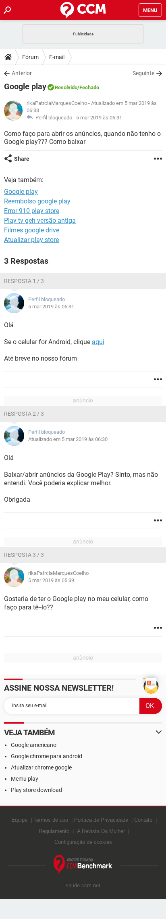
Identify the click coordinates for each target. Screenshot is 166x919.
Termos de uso (50, 820)
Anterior (22, 73)
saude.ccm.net (83, 885)
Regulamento (54, 831)
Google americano (33, 745)
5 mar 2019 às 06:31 (99, 118)
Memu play (24, 778)
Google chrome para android (46, 756)
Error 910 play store (31, 211)
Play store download (36, 790)
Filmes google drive (31, 230)
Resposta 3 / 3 (24, 555)
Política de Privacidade (101, 820)
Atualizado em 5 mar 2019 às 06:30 (68, 439)
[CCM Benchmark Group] (83, 864)
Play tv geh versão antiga (40, 220)
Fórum (30, 57)
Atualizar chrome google (41, 767)
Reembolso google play (37, 201)
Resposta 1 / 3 (24, 281)
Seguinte (143, 73)
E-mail (56, 57)
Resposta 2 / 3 (24, 413)
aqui (98, 342)
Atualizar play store (31, 240)
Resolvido (66, 87)
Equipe (19, 820)
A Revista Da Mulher (101, 831)
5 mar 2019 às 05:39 (51, 580)
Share (21, 159)
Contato (143, 820)
